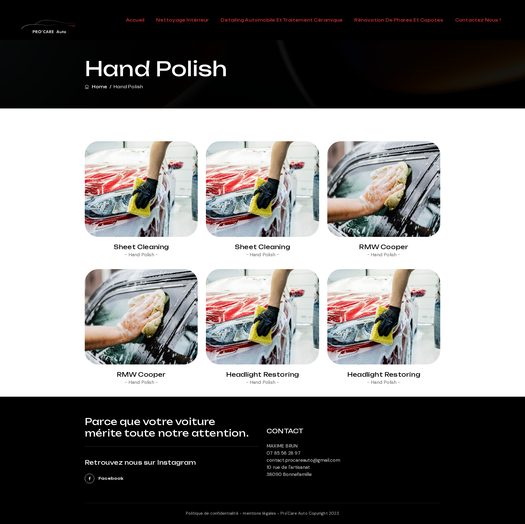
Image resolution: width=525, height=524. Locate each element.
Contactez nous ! (478, 20)
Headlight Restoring (262, 374)
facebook (111, 478)
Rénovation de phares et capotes (398, 20)
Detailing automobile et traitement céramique (282, 20)
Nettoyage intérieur (182, 20)
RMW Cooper (383, 247)
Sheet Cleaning (141, 247)
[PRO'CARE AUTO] (49, 30)
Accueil (135, 20)
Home (98, 86)
